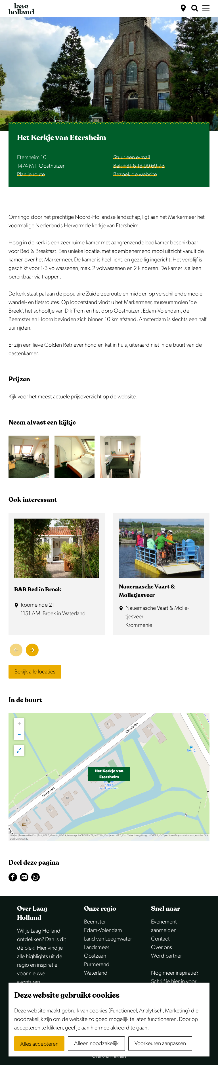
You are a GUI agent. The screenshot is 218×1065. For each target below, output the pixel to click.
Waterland (96, 973)
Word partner (166, 955)
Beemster (95, 921)
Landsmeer (96, 947)
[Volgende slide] (32, 650)
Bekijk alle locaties (34, 671)
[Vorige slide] (16, 650)
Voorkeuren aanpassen (160, 1043)
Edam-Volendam (103, 930)
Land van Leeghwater (108, 938)
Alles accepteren (39, 1044)
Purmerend (97, 964)
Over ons (161, 947)
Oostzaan (95, 955)
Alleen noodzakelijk (96, 1043)
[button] (109, 777)
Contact (160, 938)
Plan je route (31, 174)
